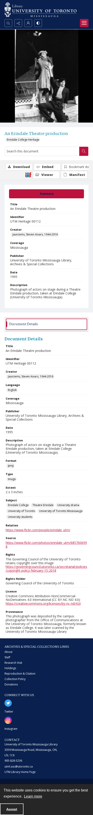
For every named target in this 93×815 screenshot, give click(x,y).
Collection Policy (15, 679)
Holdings (10, 668)
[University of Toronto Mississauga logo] (41, 9)
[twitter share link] (8, 703)
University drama (68, 505)
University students (20, 517)
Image (12, 479)
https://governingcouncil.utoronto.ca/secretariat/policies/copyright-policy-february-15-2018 (46, 568)
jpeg (11, 465)
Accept (11, 809)
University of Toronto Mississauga (60, 511)
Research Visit (13, 663)
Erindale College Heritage (23, 140)
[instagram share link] (8, 720)
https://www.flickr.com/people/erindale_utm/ (38, 530)
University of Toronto (21, 511)
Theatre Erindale (43, 505)
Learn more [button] (33, 796)
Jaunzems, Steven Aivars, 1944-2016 (35, 234)
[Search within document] (83, 151)
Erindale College (18, 505)
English (12, 390)
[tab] (46, 194)
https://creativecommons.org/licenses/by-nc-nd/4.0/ (43, 603)
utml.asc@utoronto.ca (19, 766)
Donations (11, 684)
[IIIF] (28, 174)
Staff (7, 657)
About (8, 652)
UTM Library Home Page (20, 772)
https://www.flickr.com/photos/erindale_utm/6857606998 (46, 544)
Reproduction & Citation (20, 673)
